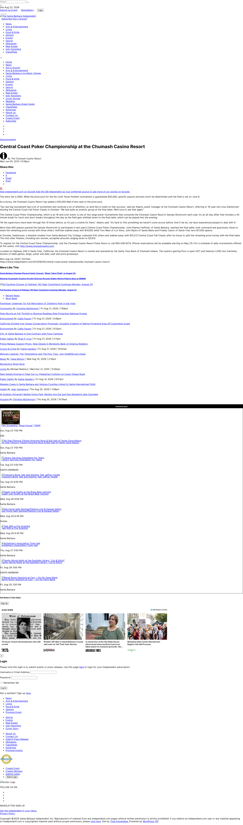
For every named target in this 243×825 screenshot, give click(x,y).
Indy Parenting (13, 49)
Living (9, 29)
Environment (7, 318)
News (9, 23)
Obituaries (11, 43)
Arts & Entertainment (17, 26)
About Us (11, 112)
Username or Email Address (15, 672)
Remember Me (11, 682)
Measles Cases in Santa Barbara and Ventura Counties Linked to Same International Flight (47, 384)
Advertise (11, 109)
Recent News (13, 295)
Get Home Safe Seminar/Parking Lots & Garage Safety (30, 511)
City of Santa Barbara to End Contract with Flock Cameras (31, 333)
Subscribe (7, 18)
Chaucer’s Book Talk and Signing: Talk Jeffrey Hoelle (30, 476)
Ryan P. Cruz (25, 338)
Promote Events (14, 750)
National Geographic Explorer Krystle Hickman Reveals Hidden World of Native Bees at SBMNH (43, 278)
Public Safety (7, 338)
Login (40, 10)
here (81, 667)
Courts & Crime (8, 348)
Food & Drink (12, 32)
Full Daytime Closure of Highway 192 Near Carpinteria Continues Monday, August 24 (38, 290)
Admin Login (12, 777)
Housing (4, 399)
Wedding (10, 101)
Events (9, 37)
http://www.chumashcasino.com (37, 246)
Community (6, 308)
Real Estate (12, 46)
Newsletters (27, 10)
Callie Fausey (24, 318)
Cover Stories (13, 98)
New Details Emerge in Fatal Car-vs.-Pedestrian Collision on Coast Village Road (42, 374)
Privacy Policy (7, 813)
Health (4, 389)
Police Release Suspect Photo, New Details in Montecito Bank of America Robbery (44, 343)
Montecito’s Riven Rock (12, 364)
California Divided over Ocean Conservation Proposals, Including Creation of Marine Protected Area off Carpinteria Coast (65, 323)
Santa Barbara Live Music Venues (23, 73)
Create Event (13, 118)
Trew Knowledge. (119, 821)
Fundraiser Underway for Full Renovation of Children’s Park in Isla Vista (37, 303)
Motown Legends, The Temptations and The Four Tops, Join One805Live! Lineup (43, 354)
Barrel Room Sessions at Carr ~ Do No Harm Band (28, 579)
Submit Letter (13, 774)
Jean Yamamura (19, 389)
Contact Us (12, 115)
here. (28, 693)
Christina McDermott (27, 308)
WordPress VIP (150, 821)
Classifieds (11, 52)
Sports (9, 40)
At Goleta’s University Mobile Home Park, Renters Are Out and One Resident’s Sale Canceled (49, 394)
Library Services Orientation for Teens (22, 459)
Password (5, 677)
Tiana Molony (17, 359)
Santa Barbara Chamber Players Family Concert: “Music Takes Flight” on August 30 (38, 273)
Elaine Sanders (28, 348)
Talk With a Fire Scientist (15, 528)
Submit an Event (8, 10)
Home (9, 62)
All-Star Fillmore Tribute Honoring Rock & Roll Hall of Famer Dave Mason (40, 442)
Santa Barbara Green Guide (20, 104)
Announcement (8, 139)
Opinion (10, 35)
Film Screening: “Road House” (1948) (21, 425)
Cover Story (12, 728)
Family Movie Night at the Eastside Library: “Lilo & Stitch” (32, 562)
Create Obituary (14, 771)
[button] (21, 633)
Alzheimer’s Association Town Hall (20, 545)
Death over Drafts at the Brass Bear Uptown (25, 494)
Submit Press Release (17, 739)
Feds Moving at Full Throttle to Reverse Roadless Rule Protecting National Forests (43, 313)
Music (3, 359)
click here (96, 821)
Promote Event (14, 712)
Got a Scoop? (20, 18)
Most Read (11, 298)
